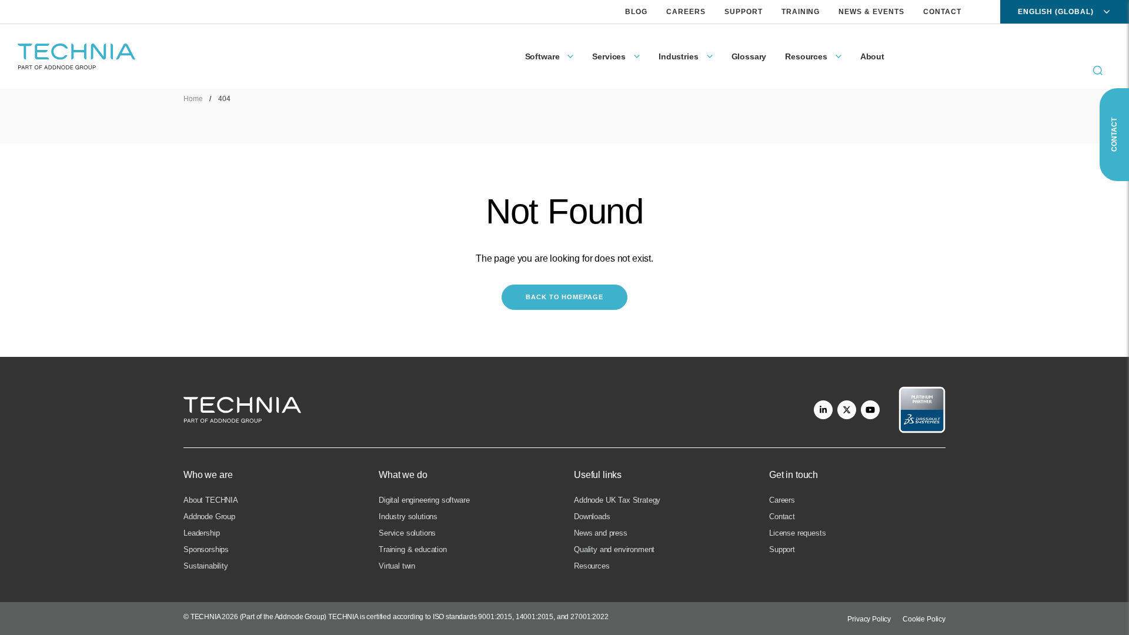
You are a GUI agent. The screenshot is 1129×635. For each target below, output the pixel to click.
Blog (636, 12)
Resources (592, 566)
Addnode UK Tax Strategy (617, 500)
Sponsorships (206, 549)
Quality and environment (614, 549)
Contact (942, 12)
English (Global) (1056, 12)
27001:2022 (589, 617)
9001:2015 (495, 617)
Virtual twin (397, 566)
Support (743, 12)
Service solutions (407, 533)
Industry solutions (408, 516)
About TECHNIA (210, 500)
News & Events (871, 12)
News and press (600, 533)
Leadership (201, 533)
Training (800, 12)
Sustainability (205, 566)
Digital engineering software (424, 500)
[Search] (1098, 70)
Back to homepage (564, 296)
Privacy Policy (869, 619)
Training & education (413, 549)
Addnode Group (209, 516)
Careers (686, 12)
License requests (797, 533)
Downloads (592, 516)
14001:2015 (534, 617)
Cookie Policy (924, 619)
